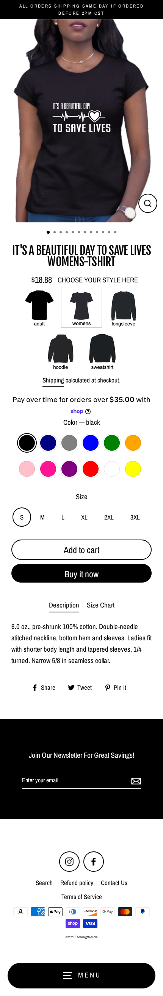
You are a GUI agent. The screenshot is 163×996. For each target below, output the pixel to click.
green (112, 443)
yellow (133, 469)
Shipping (53, 380)
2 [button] (55, 233)
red (91, 469)
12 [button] (116, 233)
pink (27, 469)
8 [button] (92, 233)
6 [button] (80, 233)
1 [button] (48, 232)
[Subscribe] (135, 780)
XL (84, 517)
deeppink (48, 469)
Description (64, 605)
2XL (109, 517)
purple (69, 469)
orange (133, 443)
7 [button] (86, 233)
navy (48, 443)
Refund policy (76, 882)
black (27, 443)
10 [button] (104, 233)
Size (82, 496)
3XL (135, 517)
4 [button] (67, 233)
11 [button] (110, 233)
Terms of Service (81, 896)
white (112, 469)
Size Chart (100, 605)
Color (81, 422)
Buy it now (81, 574)
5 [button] (73, 233)
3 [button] (61, 233)
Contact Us (114, 882)
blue (91, 443)
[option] (81, 120)
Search (44, 882)
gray (69, 443)
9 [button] (98, 233)
